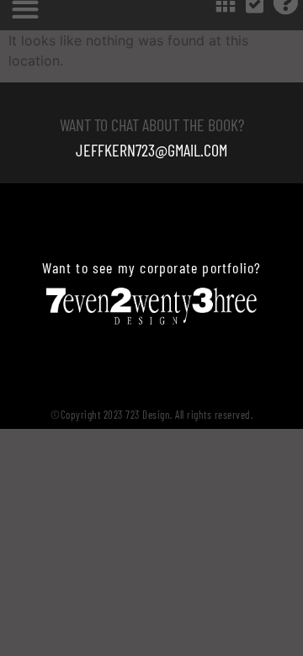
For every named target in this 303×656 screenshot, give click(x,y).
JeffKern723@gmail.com (151, 150)
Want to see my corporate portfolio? (152, 267)
